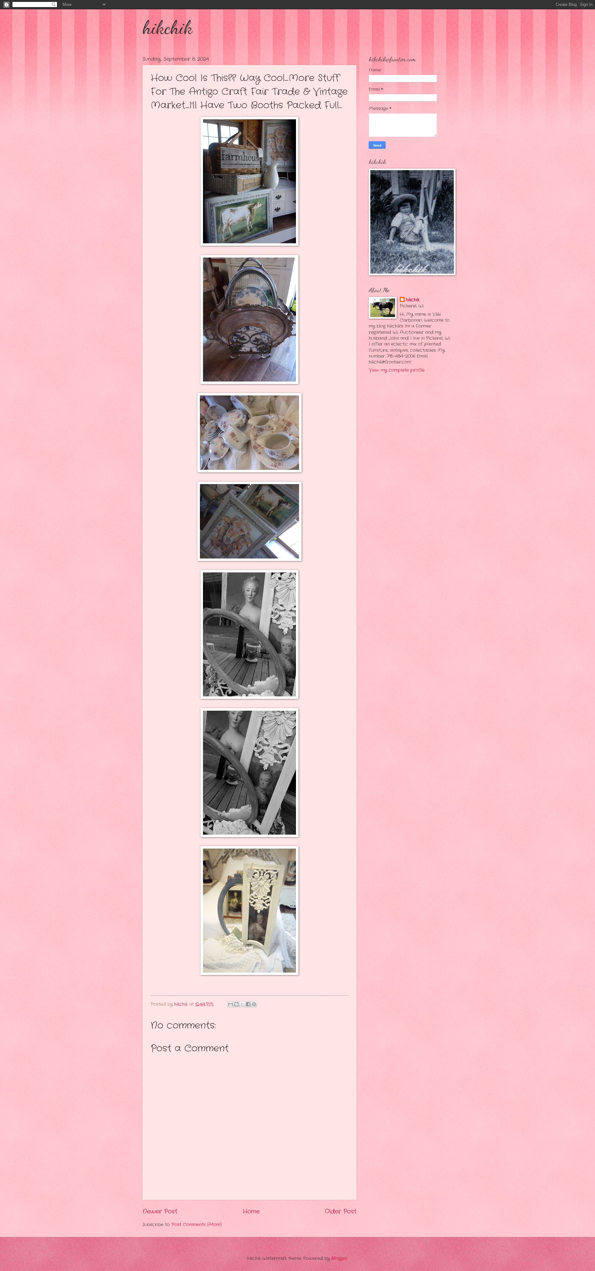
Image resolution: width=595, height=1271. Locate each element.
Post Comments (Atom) (197, 1225)
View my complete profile (397, 370)
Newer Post (160, 1211)
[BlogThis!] (236, 1004)
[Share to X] (242, 1004)
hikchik (167, 27)
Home (251, 1211)
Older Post (340, 1211)
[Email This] (230, 1004)
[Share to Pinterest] (254, 1004)
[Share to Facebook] (248, 1004)
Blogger (339, 1258)
